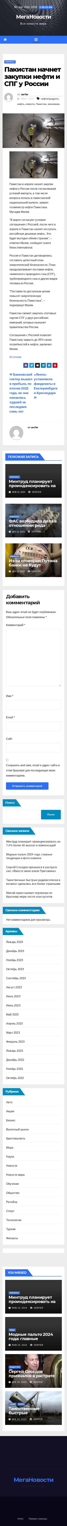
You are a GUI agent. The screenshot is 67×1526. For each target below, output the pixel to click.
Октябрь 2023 (15, 969)
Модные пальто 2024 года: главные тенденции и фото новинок (31, 1341)
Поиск (10, 802)
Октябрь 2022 (15, 1078)
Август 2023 (14, 987)
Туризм (10, 1229)
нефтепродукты (50, 98)
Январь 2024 (14, 942)
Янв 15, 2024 (19, 1308)
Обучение (12, 1183)
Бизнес (10, 1120)
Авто (9, 1102)
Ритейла (11, 1202)
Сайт (9, 738)
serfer (24, 94)
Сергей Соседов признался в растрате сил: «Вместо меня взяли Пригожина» (32, 1378)
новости (30, 104)
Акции (10, 1111)
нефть (20, 104)
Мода (9, 1147)
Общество (13, 1192)
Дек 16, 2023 (19, 1382)
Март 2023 (13, 1032)
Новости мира (15, 1174)
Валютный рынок (17, 1129)
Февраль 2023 (15, 1041)
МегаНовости (33, 17)
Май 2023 (12, 1014)
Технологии (13, 1220)
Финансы (10, 62)
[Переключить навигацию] (36, 39)
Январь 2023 (14, 1050)
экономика (54, 104)
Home (20, 1518)
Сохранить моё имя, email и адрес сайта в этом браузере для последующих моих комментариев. (33, 770)
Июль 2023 (13, 996)
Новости (11, 1165)
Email (10, 717)
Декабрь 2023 (15, 951)
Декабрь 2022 (15, 1059)
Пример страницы (38, 1518)
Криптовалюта (15, 1138)
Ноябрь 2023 (14, 960)
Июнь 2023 (13, 1005)
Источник (15, 357)
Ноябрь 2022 (14, 1068)
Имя (9, 696)
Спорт (10, 1211)
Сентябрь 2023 (16, 978)
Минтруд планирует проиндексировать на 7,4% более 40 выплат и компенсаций (32, 488)
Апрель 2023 (14, 1023)
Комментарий (15, 625)
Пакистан (41, 104)
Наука (10, 1156)
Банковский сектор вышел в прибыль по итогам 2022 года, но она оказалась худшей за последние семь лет (20, 393)
